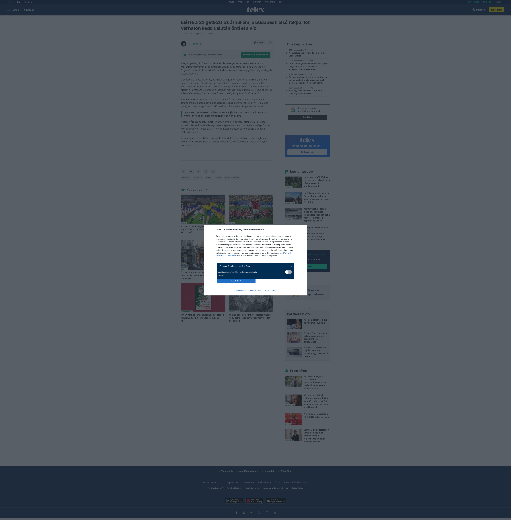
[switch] (288, 272)
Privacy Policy (270, 290)
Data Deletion (240, 290)
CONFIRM (236, 281)
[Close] (301, 229)
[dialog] (255, 260)
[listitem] (254, 266)
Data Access (255, 290)
